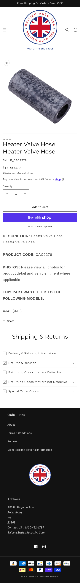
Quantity (7, 186)
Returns (12, 441)
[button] (5, 30)
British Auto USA (35, 576)
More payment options (40, 226)
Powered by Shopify (50, 576)
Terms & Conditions (19, 433)
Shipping (7, 173)
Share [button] (10, 321)
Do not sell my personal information (29, 449)
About (11, 424)
